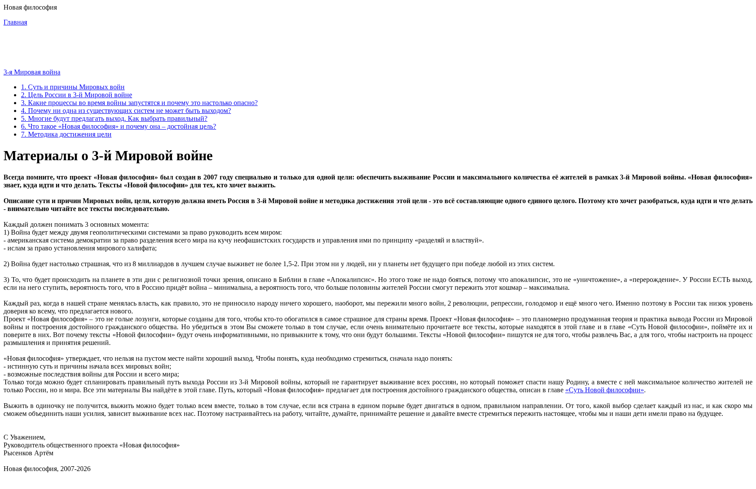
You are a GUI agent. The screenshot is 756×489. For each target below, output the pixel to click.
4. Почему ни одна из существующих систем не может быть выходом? (126, 110)
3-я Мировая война (32, 72)
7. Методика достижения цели (66, 134)
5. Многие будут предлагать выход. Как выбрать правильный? (114, 118)
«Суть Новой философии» (604, 390)
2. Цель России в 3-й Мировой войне (76, 95)
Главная (15, 22)
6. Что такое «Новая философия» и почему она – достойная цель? (118, 126)
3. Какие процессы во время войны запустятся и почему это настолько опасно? (139, 102)
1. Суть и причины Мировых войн (73, 87)
